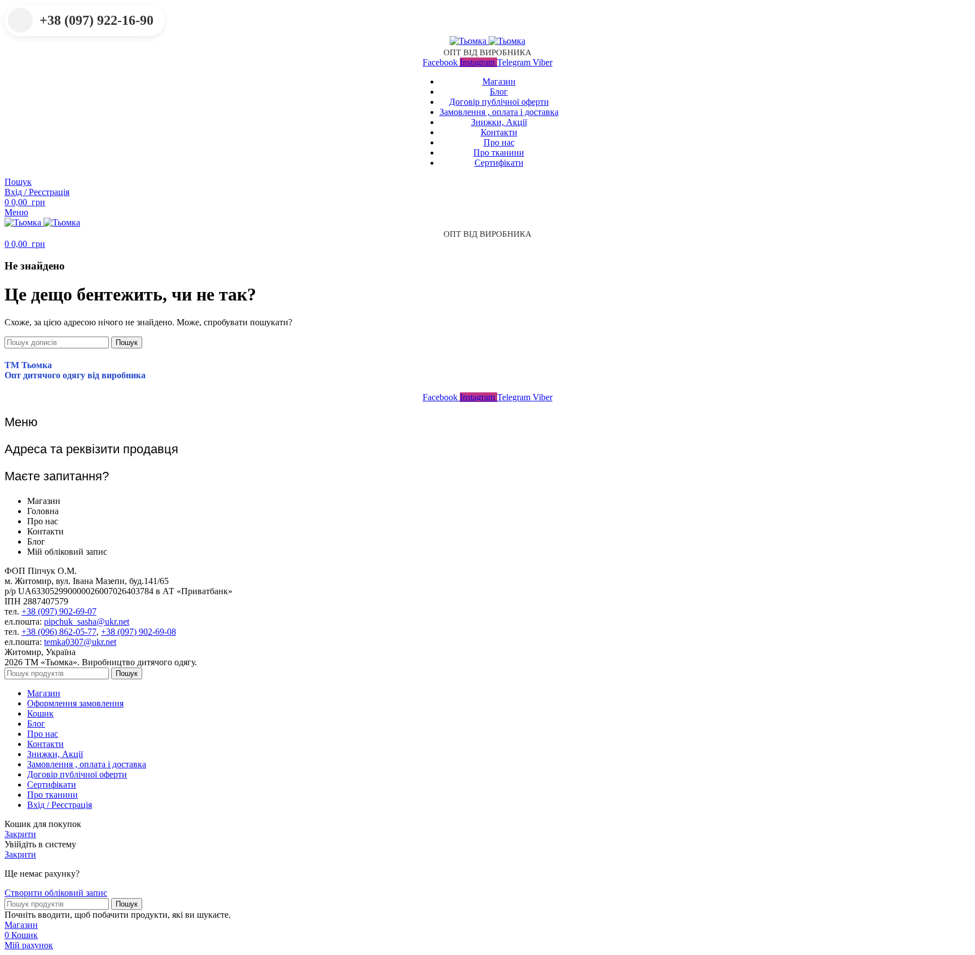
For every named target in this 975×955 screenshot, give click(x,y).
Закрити (20, 834)
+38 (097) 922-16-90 (96, 20)
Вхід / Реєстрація (59, 805)
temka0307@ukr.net (80, 642)
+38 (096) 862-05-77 (58, 631)
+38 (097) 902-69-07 (58, 611)
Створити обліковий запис (56, 892)
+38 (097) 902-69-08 (138, 631)
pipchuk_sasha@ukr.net (86, 621)
